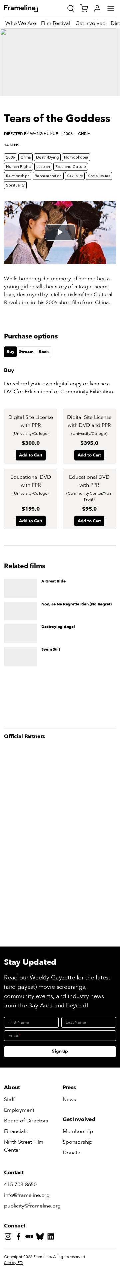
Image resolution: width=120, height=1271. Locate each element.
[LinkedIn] (52, 1237)
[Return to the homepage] (28, 8)
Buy (10, 352)
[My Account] (97, 8)
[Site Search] (70, 8)
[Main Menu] (110, 8)
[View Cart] (84, 8)
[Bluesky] (41, 1237)
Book (43, 352)
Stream (26, 352)
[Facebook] (20, 1237)
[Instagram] (9, 1237)
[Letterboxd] (30, 1237)
